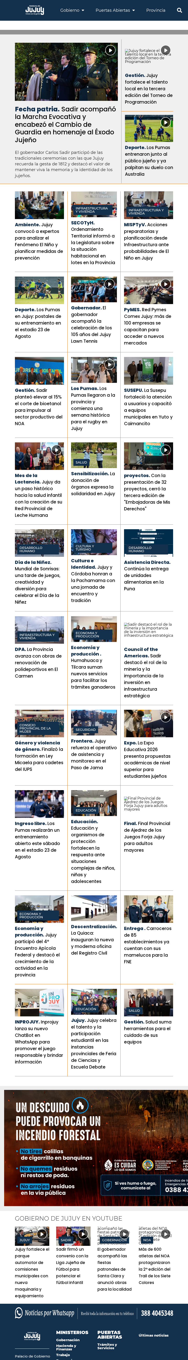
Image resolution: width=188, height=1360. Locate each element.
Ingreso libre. (31, 823)
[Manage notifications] (177, 1350)
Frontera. (82, 741)
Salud (81, 462)
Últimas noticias (154, 1335)
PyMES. (132, 309)
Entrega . (135, 928)
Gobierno (70, 10)
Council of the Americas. (141, 652)
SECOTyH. (83, 223)
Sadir (66, 1240)
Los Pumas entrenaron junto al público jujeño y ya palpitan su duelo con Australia (149, 160)
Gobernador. (86, 308)
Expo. (130, 743)
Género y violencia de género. (37, 746)
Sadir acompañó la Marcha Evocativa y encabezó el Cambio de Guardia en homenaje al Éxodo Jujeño (65, 124)
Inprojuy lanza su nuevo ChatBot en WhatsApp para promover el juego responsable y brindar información (39, 1042)
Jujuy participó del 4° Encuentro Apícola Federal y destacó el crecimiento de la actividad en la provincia (37, 955)
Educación (86, 810)
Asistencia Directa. (147, 562)
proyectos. (137, 475)
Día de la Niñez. (33, 562)
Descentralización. (94, 926)
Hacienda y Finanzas (66, 1347)
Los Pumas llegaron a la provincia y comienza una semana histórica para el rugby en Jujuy (93, 408)
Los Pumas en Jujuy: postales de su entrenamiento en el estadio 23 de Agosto (38, 323)
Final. (130, 823)
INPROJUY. (27, 1022)
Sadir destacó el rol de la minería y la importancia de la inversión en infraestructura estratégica (145, 676)
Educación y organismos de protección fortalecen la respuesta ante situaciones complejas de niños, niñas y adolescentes (93, 855)
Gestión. (135, 75)
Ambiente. (27, 224)
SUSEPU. (133, 390)
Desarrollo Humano (30, 549)
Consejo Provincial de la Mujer (35, 728)
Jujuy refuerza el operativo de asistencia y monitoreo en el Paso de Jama (94, 754)
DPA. (20, 649)
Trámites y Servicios (107, 1346)
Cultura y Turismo (85, 548)
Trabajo (63, 1355)
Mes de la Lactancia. (28, 478)
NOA (147, 1240)
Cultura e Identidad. (83, 563)
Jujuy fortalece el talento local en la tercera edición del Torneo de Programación (149, 88)
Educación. (84, 821)
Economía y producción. (29, 931)
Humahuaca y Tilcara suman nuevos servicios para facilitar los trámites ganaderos (93, 673)
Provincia (156, 10)
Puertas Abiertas (113, 10)
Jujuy (24, 1240)
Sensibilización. (90, 473)
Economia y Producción (87, 634)
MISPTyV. (135, 224)
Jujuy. (78, 1020)
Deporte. (135, 147)
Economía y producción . (86, 650)
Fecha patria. (37, 109)
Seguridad (86, 729)
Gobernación (68, 1340)
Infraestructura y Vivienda (92, 210)
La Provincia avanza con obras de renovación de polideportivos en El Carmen (38, 662)
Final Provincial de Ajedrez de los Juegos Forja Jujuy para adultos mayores (147, 836)
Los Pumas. (85, 388)
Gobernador (114, 1240)
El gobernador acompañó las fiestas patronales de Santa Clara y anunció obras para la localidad (114, 1269)
